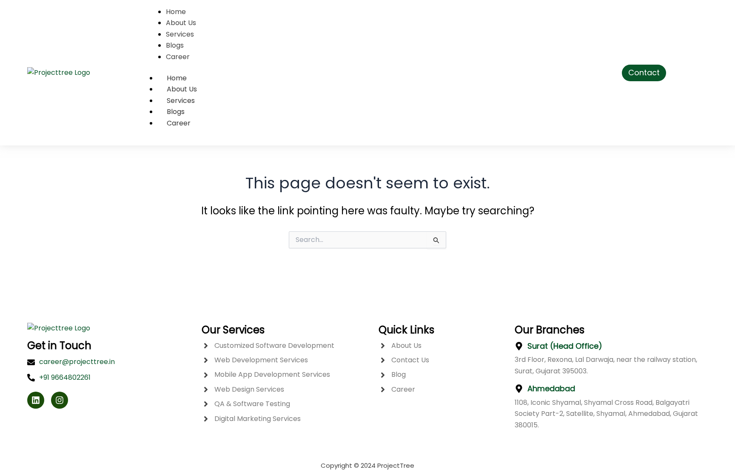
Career (179, 123)
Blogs (176, 112)
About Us (182, 89)
